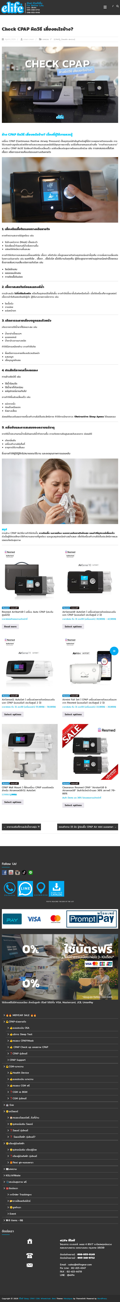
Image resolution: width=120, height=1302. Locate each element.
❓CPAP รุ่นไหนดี (18, 1053)
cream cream (28, 39)
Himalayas (68, 1298)
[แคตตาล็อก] (56, 889)
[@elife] (25, 889)
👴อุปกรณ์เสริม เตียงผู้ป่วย (23, 1149)
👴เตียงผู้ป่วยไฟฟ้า (15, 1143)
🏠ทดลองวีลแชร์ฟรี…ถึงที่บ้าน (24, 1117)
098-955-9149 (86, 1254)
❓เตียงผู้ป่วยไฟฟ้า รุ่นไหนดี (23, 1156)
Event (13, 1213)
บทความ (45, 39)
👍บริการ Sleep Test (21, 1034)
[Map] (41, 889)
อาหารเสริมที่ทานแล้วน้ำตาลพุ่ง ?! (21, 827)
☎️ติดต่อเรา (12, 1188)
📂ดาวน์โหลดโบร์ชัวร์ (20, 1201)
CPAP (12, 134)
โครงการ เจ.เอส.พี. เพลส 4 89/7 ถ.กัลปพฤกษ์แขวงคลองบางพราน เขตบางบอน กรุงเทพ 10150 (86, 1245)
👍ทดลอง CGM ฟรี (20, 1085)
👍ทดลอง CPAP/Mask (22, 1040)
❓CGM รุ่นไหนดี (18, 1098)
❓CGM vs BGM (18, 1092)
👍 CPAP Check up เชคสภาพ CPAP (29, 1047)
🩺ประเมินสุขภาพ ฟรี (16, 1181)
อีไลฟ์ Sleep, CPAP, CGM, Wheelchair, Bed (37, 1298)
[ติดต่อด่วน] (10, 889)
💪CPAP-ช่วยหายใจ (16, 1021)
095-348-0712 (86, 1258)
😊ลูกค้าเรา (15, 1207)
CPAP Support (18, 1060)
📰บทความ (11, 1169)
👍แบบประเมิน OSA (19, 1027)
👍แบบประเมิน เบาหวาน (21, 1079)
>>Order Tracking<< (21, 1194)
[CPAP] (57, 39)
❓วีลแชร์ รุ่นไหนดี (19, 1130)
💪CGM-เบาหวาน (14, 1066)
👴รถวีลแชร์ (12, 1111)
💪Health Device (19, 1072)
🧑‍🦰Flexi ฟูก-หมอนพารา (21, 1162)
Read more (10, 626)
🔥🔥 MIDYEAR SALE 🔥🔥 (21, 1015)
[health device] (68, 39)
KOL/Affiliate (13, 1175)
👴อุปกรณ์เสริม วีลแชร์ (21, 1124)
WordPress (102, 1298)
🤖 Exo (10, 1105)
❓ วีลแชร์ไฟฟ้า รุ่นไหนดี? (22, 1136)
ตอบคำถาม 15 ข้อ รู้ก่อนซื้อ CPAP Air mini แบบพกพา (88, 827)
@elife (71, 1275)
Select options (73, 626)
